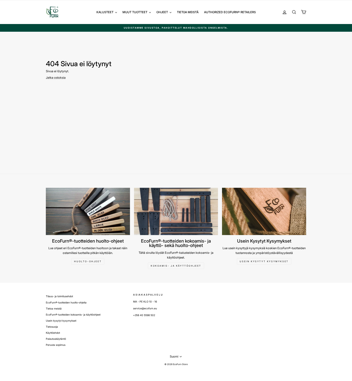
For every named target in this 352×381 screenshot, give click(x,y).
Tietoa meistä (54, 308)
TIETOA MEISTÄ (188, 12)
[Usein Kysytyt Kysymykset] (264, 211)
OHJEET (162, 12)
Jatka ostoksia (56, 77)
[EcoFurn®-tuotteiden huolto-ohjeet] (88, 211)
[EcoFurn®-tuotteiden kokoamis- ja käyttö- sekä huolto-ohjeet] (176, 211)
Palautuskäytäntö (56, 338)
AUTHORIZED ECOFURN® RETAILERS (230, 12)
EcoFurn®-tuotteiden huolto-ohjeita (66, 302)
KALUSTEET (105, 12)
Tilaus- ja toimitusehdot (59, 296)
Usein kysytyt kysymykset (264, 261)
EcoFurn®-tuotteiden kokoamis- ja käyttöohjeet (73, 314)
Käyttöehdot (53, 332)
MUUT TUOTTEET (135, 12)
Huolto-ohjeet (88, 261)
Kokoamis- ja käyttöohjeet (176, 265)
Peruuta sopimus (55, 344)
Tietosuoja (52, 326)
